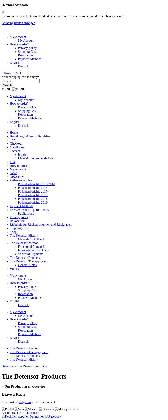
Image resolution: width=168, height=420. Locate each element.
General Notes (27, 265)
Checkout (16, 143)
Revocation (25, 55)
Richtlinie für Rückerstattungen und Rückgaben (41, 224)
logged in (25, 402)
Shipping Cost (27, 51)
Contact (15, 151)
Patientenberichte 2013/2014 (36, 184)
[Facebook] (53, 416)
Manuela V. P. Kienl (31, 239)
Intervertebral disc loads (33, 250)
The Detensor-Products (25, 257)
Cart (12, 140)
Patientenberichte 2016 (33, 191)
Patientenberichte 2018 (33, 198)
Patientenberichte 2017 (33, 195)
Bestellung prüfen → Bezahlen (30, 136)
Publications (26, 213)
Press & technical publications (29, 210)
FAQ (13, 162)
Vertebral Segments (30, 254)
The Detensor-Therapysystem (29, 261)
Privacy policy (27, 48)
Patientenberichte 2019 (33, 202)
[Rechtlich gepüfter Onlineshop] (23, 416)
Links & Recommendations (35, 158)
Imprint (22, 154)
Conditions (17, 147)
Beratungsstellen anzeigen (18, 23)
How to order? (19, 44)
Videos (14, 268)
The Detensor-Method (24, 243)
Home (14, 132)
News (13, 173)
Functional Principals (31, 246)
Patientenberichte (21, 180)
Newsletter (17, 176)
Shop (13, 232)
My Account (18, 37)
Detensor (33, 412)
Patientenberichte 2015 (33, 187)
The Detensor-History (24, 235)
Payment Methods (29, 59)
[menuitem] (15, 62)
